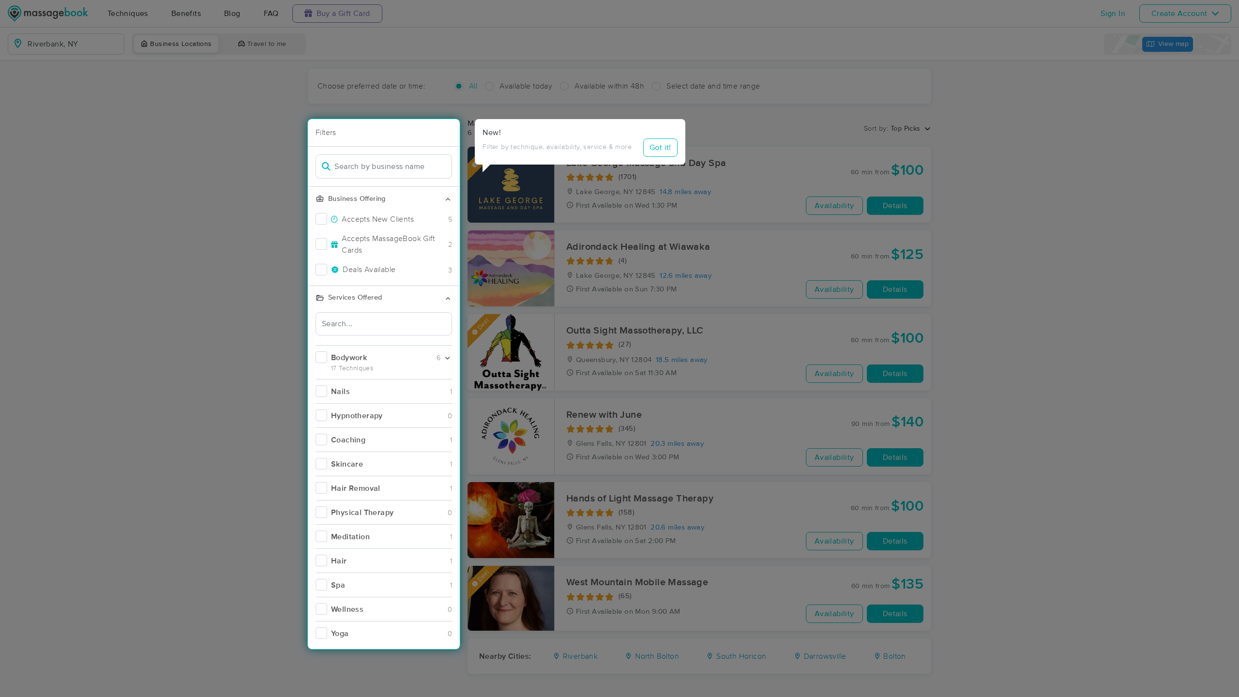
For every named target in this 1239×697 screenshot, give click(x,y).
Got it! (660, 148)
